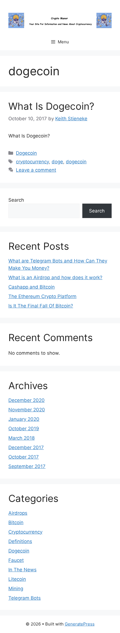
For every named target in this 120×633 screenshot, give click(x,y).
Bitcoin (15, 522)
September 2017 (26, 466)
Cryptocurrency (25, 532)
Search (16, 200)
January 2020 (23, 419)
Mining (15, 588)
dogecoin (76, 161)
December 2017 (26, 447)
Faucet (16, 560)
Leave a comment (36, 170)
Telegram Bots (24, 598)
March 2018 (21, 438)
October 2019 (23, 428)
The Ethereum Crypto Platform (42, 296)
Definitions (20, 541)
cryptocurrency (32, 161)
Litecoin (17, 579)
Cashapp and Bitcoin (31, 287)
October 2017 (23, 457)
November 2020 (26, 409)
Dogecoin (26, 153)
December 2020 (26, 400)
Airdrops (17, 513)
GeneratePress (80, 624)
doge (57, 161)
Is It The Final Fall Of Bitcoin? (40, 306)
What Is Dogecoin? (51, 106)
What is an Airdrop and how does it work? (55, 277)
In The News (22, 569)
